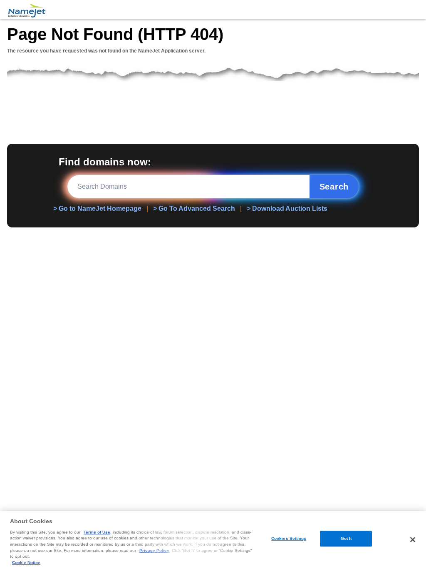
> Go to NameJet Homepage (97, 208)
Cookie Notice (26, 562)
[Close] (413, 539)
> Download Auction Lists (287, 208)
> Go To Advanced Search (194, 208)
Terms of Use (97, 532)
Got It (346, 539)
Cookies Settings (289, 539)
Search (334, 186)
